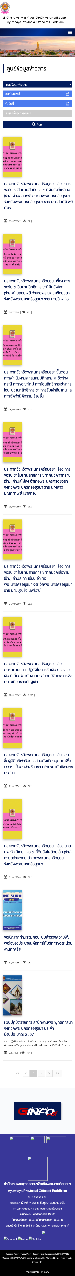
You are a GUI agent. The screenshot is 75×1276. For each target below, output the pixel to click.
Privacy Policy (25, 1254)
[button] (70, 33)
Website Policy (12, 1254)
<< (17, 1073)
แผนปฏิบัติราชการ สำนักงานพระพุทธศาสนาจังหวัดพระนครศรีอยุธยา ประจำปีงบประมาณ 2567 (38, 1028)
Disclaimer (50, 1254)
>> (57, 1073)
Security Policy (39, 1254)
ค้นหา (39, 124)
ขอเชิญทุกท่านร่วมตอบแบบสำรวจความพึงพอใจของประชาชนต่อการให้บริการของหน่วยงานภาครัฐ (38, 943)
